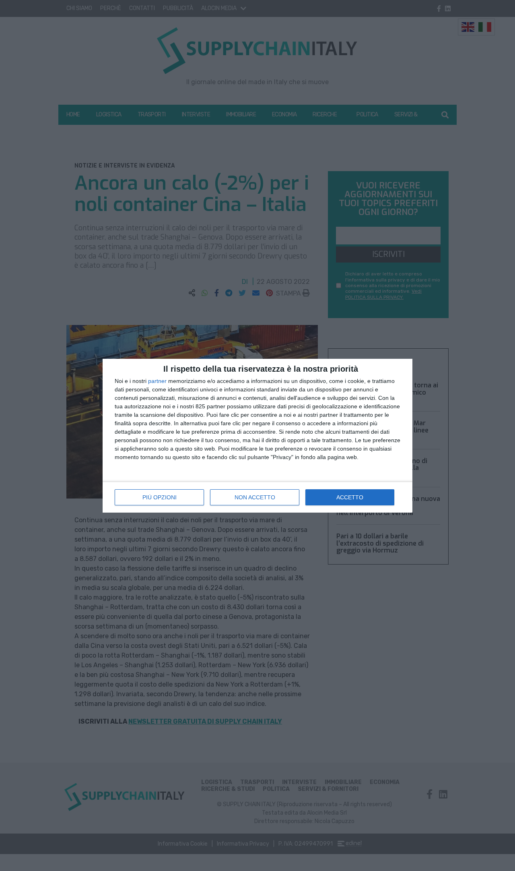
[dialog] (257, 436)
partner (157, 381)
